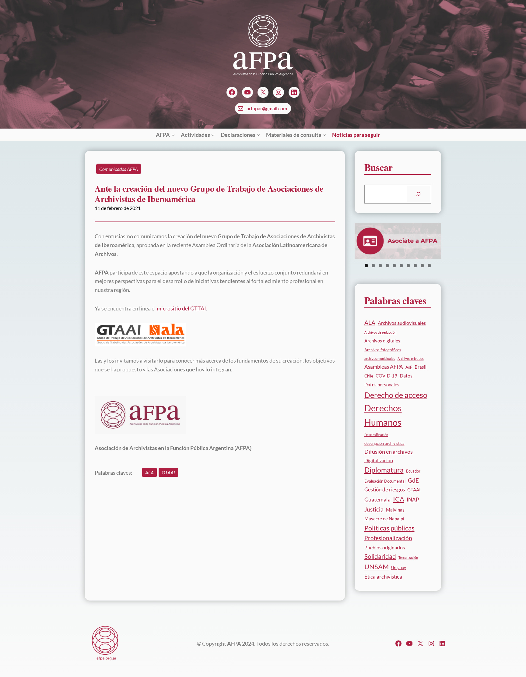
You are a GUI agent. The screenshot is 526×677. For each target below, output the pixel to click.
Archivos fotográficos (382, 349)
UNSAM (376, 567)
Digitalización (378, 460)
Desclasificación (376, 435)
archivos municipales (379, 358)
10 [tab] (429, 265)
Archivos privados (411, 358)
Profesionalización (388, 537)
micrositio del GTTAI (181, 308)
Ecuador (413, 471)
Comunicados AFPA (118, 169)
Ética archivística (383, 576)
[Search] (418, 194)
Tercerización (408, 557)
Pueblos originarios (384, 547)
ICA (398, 499)
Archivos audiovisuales (402, 323)
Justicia (374, 509)
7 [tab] (408, 265)
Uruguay (398, 567)
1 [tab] (366, 265)
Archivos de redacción (380, 332)
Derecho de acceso (395, 394)
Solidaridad (380, 556)
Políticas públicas (389, 528)
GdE (413, 480)
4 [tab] (387, 265)
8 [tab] (415, 265)
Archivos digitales (382, 340)
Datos (406, 375)
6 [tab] (401, 265)
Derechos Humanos (383, 414)
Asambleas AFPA (383, 366)
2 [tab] (373, 265)
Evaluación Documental (384, 481)
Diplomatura (384, 470)
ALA (149, 472)
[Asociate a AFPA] (398, 241)
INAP (413, 499)
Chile (368, 376)
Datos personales (381, 384)
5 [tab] (394, 265)
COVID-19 (386, 375)
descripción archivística (384, 443)
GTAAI (168, 472)
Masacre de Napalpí (384, 518)
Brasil (420, 367)
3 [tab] (380, 265)
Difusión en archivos (388, 451)
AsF (408, 367)
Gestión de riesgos (384, 489)
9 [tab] (422, 265)
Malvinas (395, 509)
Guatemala (377, 499)
